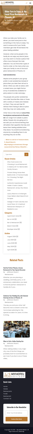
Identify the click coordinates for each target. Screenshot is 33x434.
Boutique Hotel (12, 229)
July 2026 (10, 240)
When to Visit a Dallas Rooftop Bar (13, 341)
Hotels (5, 389)
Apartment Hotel (13, 216)
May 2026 (10, 246)
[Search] (26, 154)
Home (5, 386)
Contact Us (7, 399)
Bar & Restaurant (13, 223)
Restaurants (9, 23)
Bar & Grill (10, 219)
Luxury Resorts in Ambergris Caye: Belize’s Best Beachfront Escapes (17, 196)
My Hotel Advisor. (22, 430)
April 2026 (10, 250)
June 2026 (10, 243)
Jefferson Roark (12, 20)
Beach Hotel (11, 226)
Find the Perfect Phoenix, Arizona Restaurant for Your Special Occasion (14, 269)
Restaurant (7, 396)
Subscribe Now (16, 419)
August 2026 (11, 236)
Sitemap (21, 431)
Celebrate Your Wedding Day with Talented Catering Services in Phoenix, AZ (15, 297)
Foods (5, 394)
